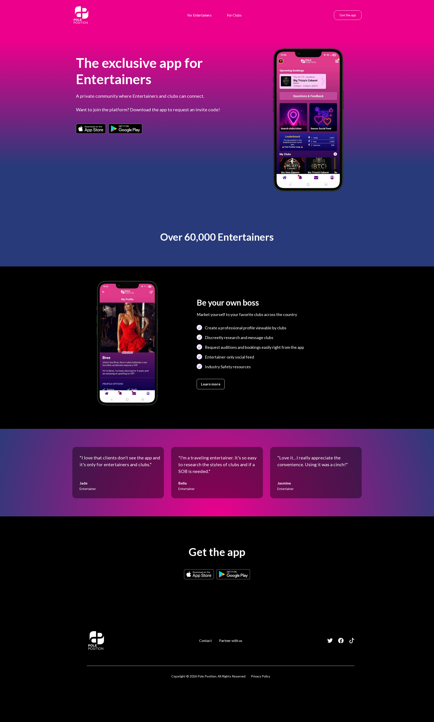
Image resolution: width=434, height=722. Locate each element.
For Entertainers (199, 15)
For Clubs (234, 15)
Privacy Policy (260, 676)
